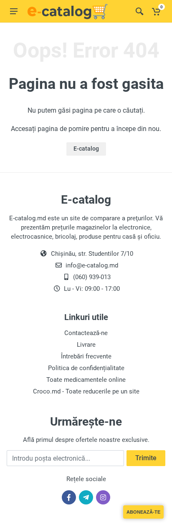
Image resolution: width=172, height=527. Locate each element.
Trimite (146, 458)
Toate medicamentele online (86, 379)
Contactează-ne (86, 333)
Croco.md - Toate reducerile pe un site (86, 391)
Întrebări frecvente (86, 356)
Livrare (86, 344)
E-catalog (86, 148)
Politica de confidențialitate (86, 368)
